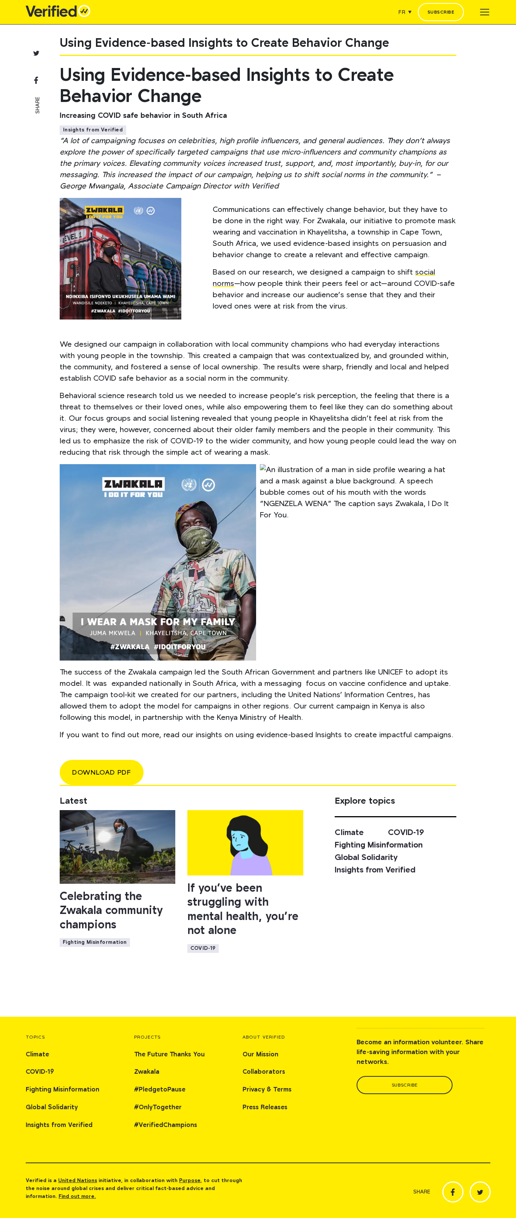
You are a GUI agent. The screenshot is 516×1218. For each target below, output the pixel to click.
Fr (402, 12)
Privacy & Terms (267, 1090)
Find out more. (77, 1196)
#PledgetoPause (159, 1090)
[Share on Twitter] (36, 52)
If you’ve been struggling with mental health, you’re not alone (242, 909)
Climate (349, 832)
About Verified (264, 1037)
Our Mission (260, 1054)
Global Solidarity (366, 857)
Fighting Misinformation (95, 942)
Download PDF (101, 772)
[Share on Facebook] (36, 80)
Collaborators (264, 1072)
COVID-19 (202, 948)
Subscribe (441, 12)
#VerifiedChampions (165, 1125)
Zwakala (146, 1072)
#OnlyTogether (158, 1107)
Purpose (189, 1180)
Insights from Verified (93, 130)
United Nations (77, 1180)
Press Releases (265, 1107)
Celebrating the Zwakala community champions (111, 911)
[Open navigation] (484, 12)
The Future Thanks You (169, 1054)
